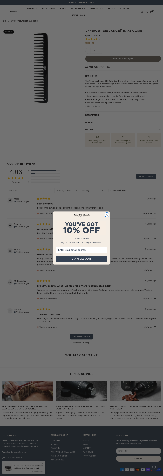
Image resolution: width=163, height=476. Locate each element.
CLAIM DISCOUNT (81, 259)
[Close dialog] (107, 215)
